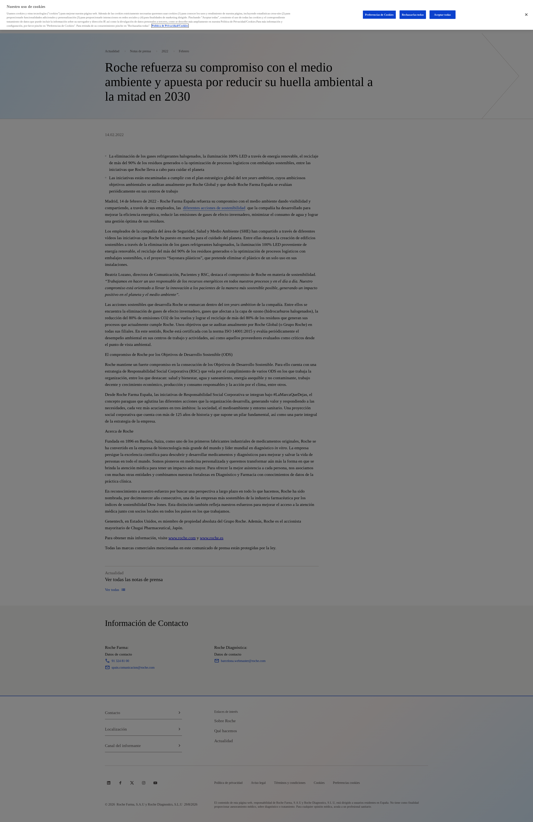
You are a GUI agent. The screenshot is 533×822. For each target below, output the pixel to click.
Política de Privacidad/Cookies (170, 25)
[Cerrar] (526, 14)
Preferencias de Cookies (379, 14)
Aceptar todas (442, 14)
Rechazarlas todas (413, 14)
